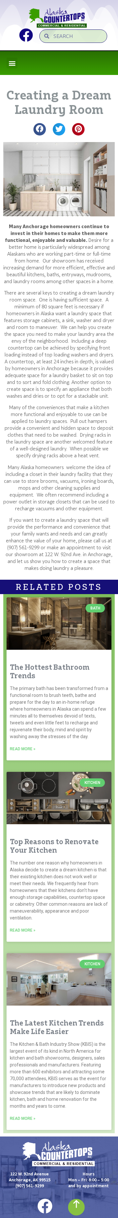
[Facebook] (44, 1206)
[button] (12, 63)
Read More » (22, 749)
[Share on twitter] (59, 129)
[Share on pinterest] (78, 129)
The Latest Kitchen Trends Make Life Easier (57, 1027)
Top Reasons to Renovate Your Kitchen (54, 845)
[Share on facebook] (39, 129)
